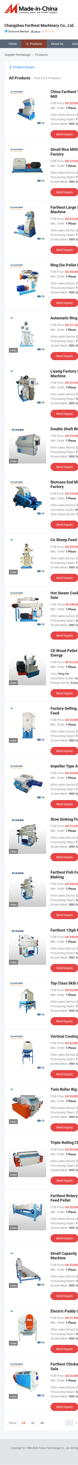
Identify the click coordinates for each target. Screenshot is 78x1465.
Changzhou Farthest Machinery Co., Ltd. (39, 25)
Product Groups (23, 67)
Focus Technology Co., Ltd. (55, 1448)
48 (42, 1423)
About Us (57, 44)
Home (13, 44)
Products (36, 44)
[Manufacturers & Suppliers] (31, 8)
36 (32, 1423)
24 (23, 1423)
